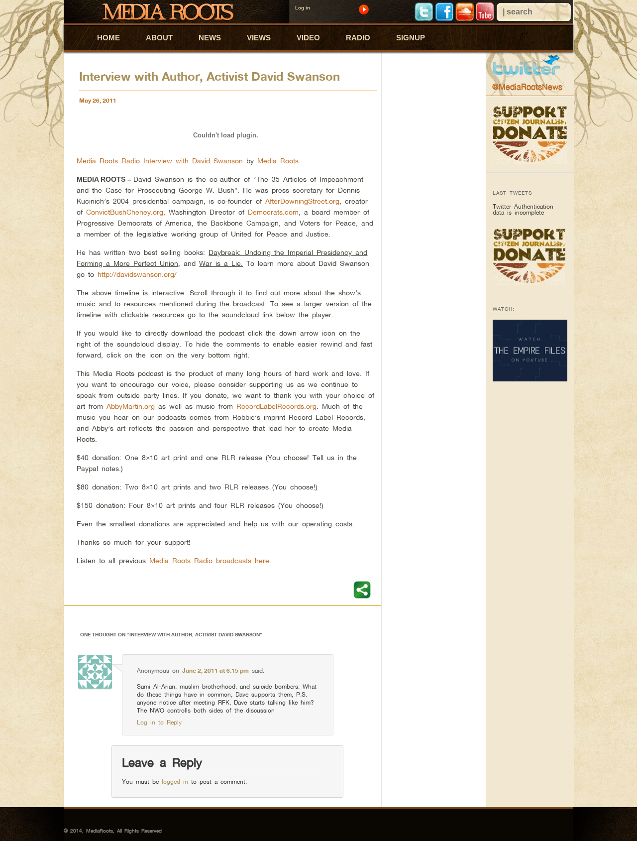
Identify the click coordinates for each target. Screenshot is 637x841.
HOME (108, 37)
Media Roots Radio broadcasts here (209, 560)
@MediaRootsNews (527, 87)
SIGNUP (410, 37)
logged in (175, 781)
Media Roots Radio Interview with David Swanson (160, 160)
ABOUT (159, 37)
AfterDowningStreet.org (302, 201)
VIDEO (308, 37)
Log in (302, 7)
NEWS (210, 37)
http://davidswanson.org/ (137, 274)
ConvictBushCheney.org (124, 212)
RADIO (358, 37)
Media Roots (278, 160)
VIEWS (259, 37)
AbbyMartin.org (130, 406)
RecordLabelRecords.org (276, 406)
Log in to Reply (159, 722)
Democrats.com (273, 212)
